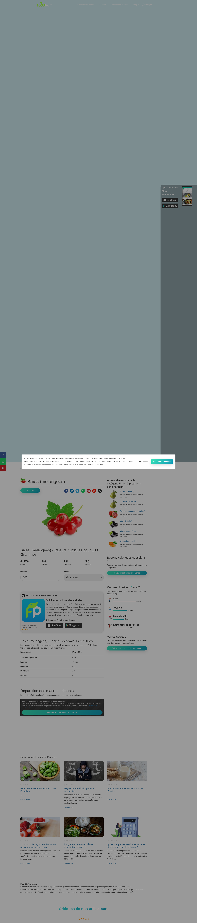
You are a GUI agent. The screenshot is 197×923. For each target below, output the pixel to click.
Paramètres (143, 462)
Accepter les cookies (162, 461)
